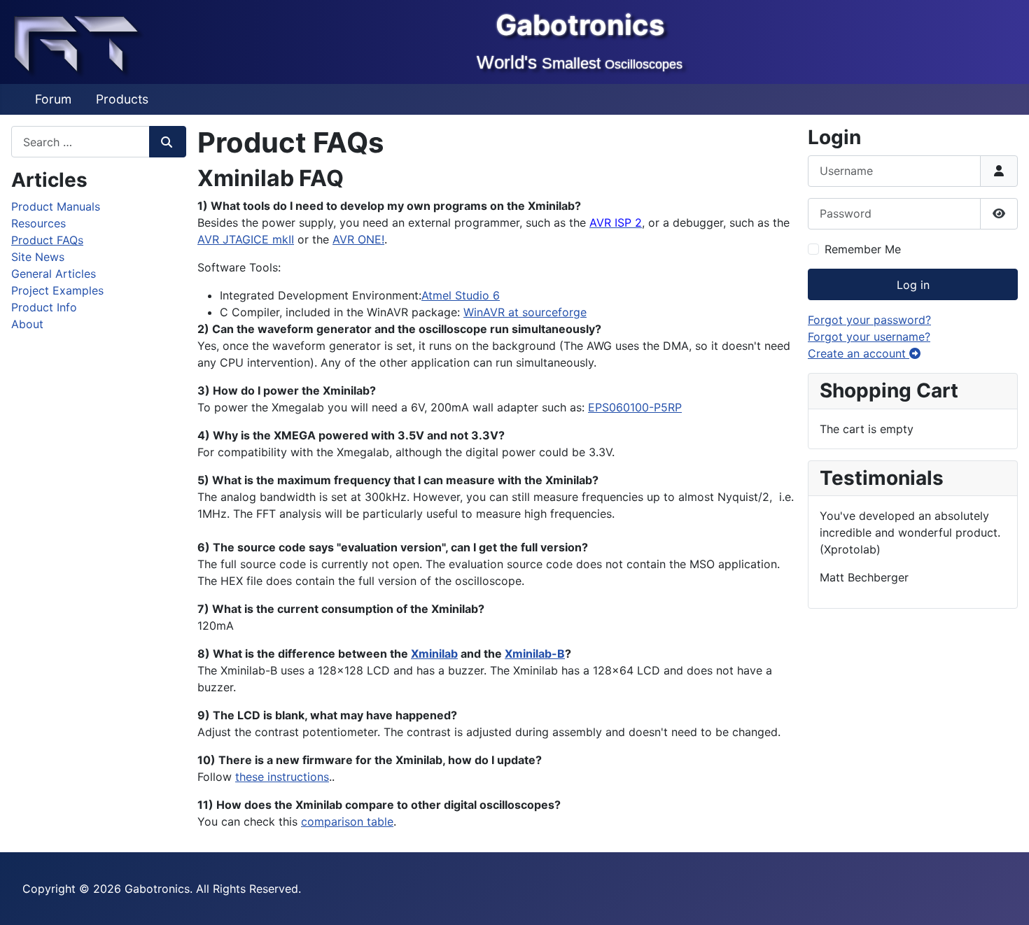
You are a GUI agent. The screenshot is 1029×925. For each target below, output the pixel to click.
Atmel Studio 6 (460, 295)
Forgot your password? (869, 320)
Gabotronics (580, 25)
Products (122, 99)
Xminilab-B (535, 654)
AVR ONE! (358, 239)
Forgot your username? (869, 337)
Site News (37, 257)
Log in (913, 285)
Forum (53, 99)
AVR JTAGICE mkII (245, 239)
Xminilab (434, 654)
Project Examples (57, 290)
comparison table (347, 821)
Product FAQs (47, 240)
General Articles (53, 274)
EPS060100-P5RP (635, 407)
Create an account (858, 353)
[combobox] (80, 141)
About (27, 324)
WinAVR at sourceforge (525, 312)
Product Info (44, 307)
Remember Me (863, 249)
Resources (38, 223)
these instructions (282, 777)
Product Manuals (55, 206)
